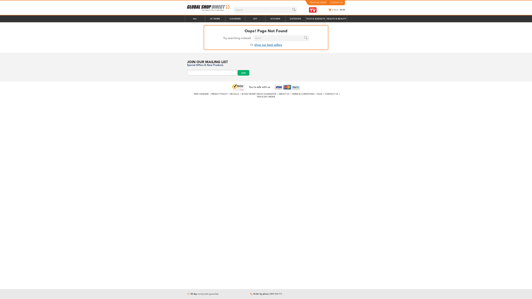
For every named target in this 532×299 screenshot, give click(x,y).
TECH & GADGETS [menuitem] (315, 19)
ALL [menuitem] (195, 19)
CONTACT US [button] (336, 2)
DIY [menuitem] (255, 19)
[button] (208, 7)
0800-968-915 (275, 293)
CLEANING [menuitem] (235, 19)
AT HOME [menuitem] (215, 19)
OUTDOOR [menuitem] (295, 19)
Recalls (234, 94)
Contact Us (331, 94)
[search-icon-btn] (294, 10)
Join (243, 73)
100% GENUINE (201, 94)
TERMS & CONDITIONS (303, 94)
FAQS (319, 94)
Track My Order (266, 96)
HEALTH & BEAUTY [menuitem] (336, 19)
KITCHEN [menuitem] (275, 19)
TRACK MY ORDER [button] (318, 2)
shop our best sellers (268, 45)
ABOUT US (284, 94)
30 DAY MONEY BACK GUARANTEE (258, 94)
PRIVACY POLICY (219, 94)
